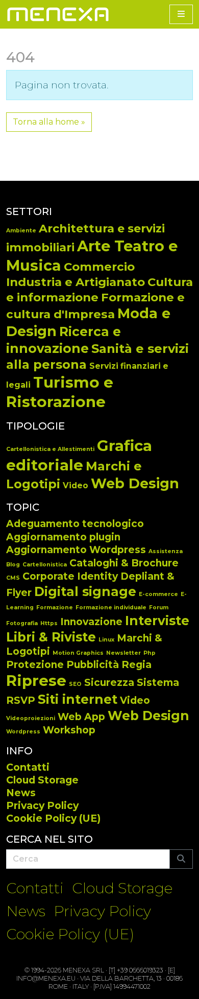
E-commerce (158, 594)
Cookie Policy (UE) (53, 818)
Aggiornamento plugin (63, 537)
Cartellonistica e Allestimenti (50, 449)
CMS (13, 578)
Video (75, 485)
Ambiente (21, 230)
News (21, 793)
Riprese (36, 680)
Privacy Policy (42, 805)
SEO (75, 684)
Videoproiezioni (30, 718)
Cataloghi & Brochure (124, 563)
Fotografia (22, 623)
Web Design (135, 483)
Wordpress (23, 731)
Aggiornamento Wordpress (76, 550)
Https (49, 623)
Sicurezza (109, 682)
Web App (81, 717)
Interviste (157, 620)
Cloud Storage (42, 780)
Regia (136, 665)
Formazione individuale (111, 607)
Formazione (54, 607)
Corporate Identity (70, 576)
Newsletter (123, 653)
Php (149, 653)
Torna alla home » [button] (49, 122)
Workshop (69, 730)
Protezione (35, 665)
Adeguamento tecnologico (75, 524)
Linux (106, 639)
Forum (158, 607)
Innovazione (91, 622)
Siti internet (77, 699)
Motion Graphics (78, 653)
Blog (13, 564)
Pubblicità (92, 665)
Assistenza (165, 551)
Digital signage (85, 591)
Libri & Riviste (51, 637)
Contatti (27, 767)
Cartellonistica (44, 564)
